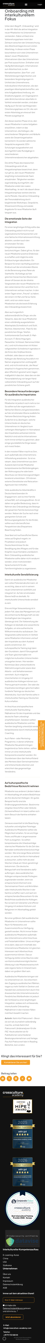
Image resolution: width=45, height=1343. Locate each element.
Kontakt (6, 1277)
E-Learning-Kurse (11, 1255)
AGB (5, 1287)
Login (40, 4)
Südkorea (7, 1265)
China (5, 1258)
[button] (26, 4)
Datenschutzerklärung (13, 1284)
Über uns (7, 1274)
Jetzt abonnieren (13, 1317)
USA (5, 1262)
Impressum (8, 1281)
